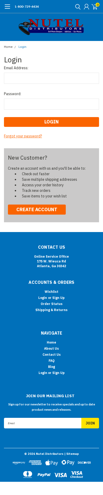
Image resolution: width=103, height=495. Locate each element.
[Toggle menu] (7, 9)
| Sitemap (71, 454)
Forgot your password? (23, 136)
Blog (51, 367)
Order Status (52, 304)
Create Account (36, 209)
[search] (76, 6)
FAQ (52, 361)
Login (22, 47)
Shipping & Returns (51, 310)
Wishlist (51, 292)
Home (8, 47)
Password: (12, 93)
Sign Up (58, 298)
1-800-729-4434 (27, 6)
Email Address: (16, 68)
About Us (51, 348)
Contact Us (52, 355)
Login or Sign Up (52, 373)
